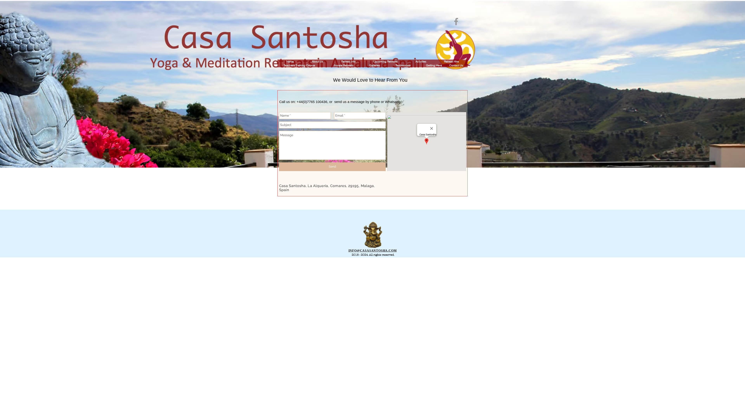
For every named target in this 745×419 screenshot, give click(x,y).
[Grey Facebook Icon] (456, 21)
